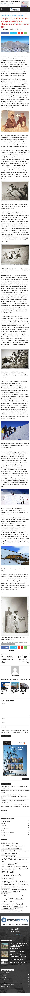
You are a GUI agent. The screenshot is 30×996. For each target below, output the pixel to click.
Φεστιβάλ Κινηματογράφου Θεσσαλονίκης (12, 895)
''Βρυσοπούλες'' (9, 642)
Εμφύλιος (4, 869)
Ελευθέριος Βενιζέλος (21, 866)
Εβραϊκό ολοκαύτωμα (7, 866)
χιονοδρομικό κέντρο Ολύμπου (7, 644)
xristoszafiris (5, 29)
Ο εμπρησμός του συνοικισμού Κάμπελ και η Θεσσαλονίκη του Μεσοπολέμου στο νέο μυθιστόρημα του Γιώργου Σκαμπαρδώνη (15, 805)
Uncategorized (23, 687)
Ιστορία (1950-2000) (5, 835)
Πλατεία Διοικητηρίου (5, 891)
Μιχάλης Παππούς (22, 884)
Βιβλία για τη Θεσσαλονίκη (22, 850)
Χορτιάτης (19, 898)
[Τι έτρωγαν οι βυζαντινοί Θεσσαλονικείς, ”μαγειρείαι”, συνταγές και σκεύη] (4, 954)
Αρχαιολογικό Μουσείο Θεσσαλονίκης (11, 848)
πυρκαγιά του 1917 (6, 908)
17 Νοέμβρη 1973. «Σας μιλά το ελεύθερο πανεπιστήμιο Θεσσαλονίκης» (13, 801)
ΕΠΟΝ (3, 864)
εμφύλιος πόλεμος (6, 906)
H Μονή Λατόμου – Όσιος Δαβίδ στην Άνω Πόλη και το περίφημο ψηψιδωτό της (23, 659)
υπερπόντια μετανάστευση (7, 910)
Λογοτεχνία (23, 881)
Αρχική (2, 12)
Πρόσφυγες (16, 891)
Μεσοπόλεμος (8, 884)
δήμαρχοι (19, 904)
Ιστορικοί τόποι (7, 878)
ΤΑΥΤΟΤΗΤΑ (7, 12)
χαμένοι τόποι (18, 910)
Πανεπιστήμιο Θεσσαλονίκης (19, 889)
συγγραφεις (18, 908)
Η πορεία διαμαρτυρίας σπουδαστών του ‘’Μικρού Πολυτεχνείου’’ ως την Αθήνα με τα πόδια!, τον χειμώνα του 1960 (14, 796)
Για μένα (11, 12)
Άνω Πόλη (4, 843)
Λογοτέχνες (9, 881)
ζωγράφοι (17, 906)
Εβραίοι (12, 864)
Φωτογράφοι (8, 898)
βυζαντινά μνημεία (7, 901)
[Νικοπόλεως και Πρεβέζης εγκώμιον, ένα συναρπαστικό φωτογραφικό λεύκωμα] (15, 685)
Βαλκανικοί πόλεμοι (8, 851)
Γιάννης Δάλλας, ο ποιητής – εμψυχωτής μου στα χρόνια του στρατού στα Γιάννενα (7, 659)
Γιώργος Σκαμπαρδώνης (8, 856)
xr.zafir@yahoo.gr (18, 934)
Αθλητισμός (7, 846)
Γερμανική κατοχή (11, 854)
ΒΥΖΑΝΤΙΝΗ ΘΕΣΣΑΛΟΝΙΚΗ (7, 832)
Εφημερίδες (13, 869)
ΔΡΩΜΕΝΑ (14, 15)
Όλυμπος (24, 642)
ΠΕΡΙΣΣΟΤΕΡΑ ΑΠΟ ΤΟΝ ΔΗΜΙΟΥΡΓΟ (20, 679)
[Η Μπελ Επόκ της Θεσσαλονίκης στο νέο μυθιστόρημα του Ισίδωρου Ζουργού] (4, 946)
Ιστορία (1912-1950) (5, 828)
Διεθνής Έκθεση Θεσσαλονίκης (14, 860)
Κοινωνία (3, 830)
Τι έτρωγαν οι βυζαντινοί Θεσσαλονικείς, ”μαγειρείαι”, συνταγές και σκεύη (15, 791)
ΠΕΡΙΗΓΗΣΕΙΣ (19, 15)
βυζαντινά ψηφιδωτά (7, 904)
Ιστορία (7, 872)
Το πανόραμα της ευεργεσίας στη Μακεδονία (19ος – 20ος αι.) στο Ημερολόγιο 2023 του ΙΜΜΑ (5, 692)
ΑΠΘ (17, 843)
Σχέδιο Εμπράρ (4, 893)
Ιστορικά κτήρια (11, 875)
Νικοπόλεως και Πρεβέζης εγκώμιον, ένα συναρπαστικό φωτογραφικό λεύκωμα (15, 691)
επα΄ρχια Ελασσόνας (17, 642)
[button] (27, 9)
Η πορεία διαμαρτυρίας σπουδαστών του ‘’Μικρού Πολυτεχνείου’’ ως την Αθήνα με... (19, 961)
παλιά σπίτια (24, 906)
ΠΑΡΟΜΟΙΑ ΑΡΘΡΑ (6, 679)
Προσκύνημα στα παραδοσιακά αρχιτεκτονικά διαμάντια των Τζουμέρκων (23, 691)
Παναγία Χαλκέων (5, 889)
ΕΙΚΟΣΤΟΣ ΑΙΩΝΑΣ (5, 821)
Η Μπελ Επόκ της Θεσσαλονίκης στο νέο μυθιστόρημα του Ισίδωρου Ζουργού (14, 787)
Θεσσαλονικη (23, 869)
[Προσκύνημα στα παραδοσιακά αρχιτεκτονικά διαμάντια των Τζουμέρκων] (24, 685)
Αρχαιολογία (19, 846)
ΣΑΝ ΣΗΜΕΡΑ (4, 823)
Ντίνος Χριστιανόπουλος (15, 887)
